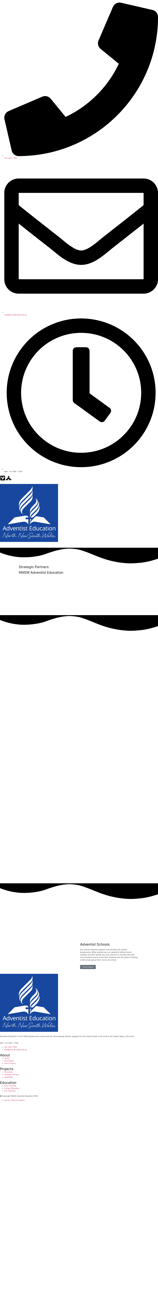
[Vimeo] (2, 478)
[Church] (8, 478)
